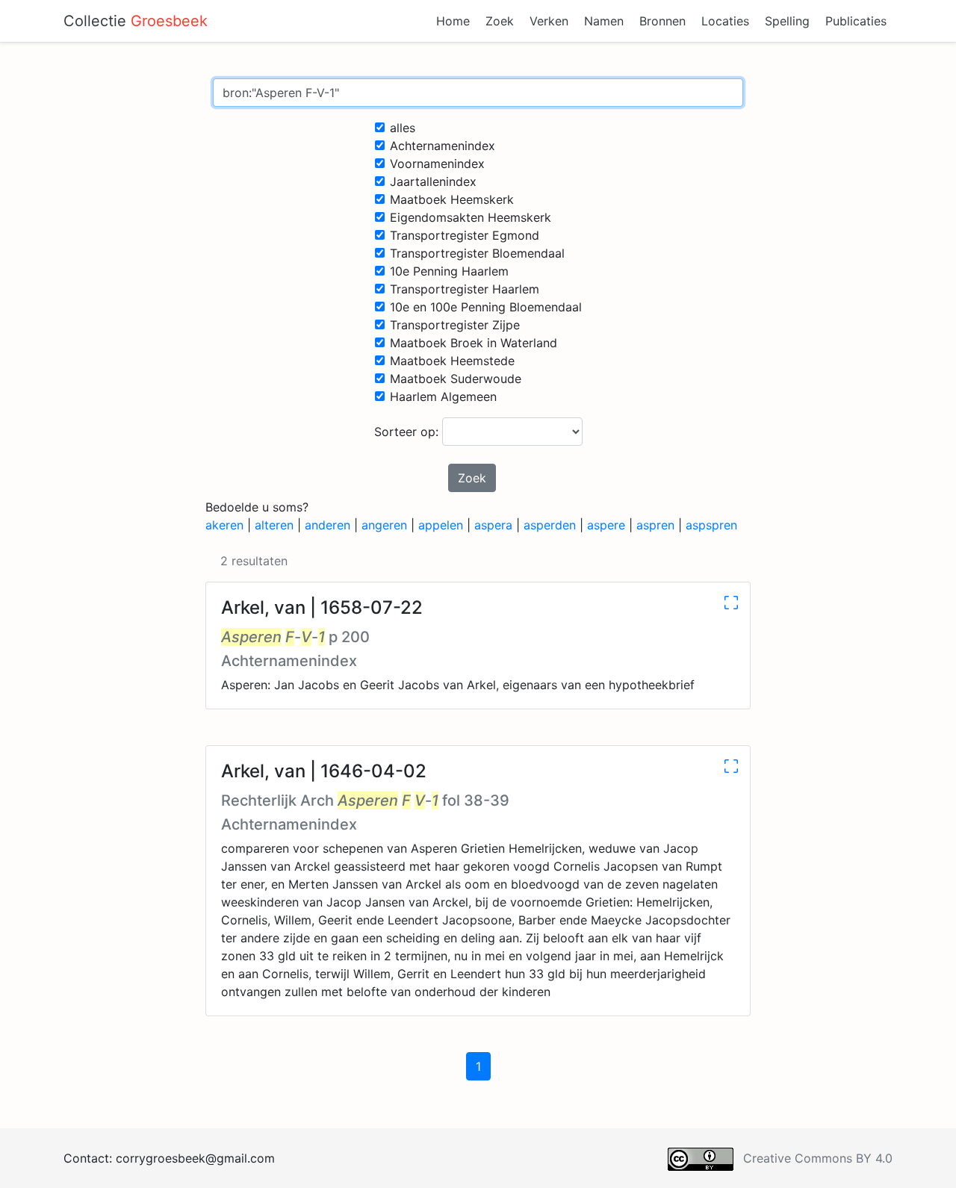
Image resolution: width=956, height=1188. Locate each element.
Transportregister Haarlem (464, 289)
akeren (224, 524)
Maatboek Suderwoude (455, 378)
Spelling (787, 20)
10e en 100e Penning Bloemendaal (486, 306)
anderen (327, 524)
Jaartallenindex (433, 181)
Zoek (499, 20)
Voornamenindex (437, 163)
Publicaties (856, 20)
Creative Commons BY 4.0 (818, 1158)
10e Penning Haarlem (449, 271)
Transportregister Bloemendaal (477, 253)
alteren (274, 524)
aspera (493, 524)
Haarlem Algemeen (443, 396)
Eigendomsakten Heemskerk (470, 217)
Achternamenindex (442, 145)
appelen (440, 524)
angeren (384, 524)
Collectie (135, 21)
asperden (550, 524)
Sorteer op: (408, 431)
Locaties (725, 20)
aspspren (711, 524)
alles (402, 127)
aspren (655, 524)
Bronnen (662, 20)
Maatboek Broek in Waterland (473, 342)
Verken (549, 20)
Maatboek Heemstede (452, 360)
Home (453, 20)
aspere (606, 524)
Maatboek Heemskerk (452, 199)
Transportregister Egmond (464, 235)
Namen (604, 20)
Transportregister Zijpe (455, 324)
